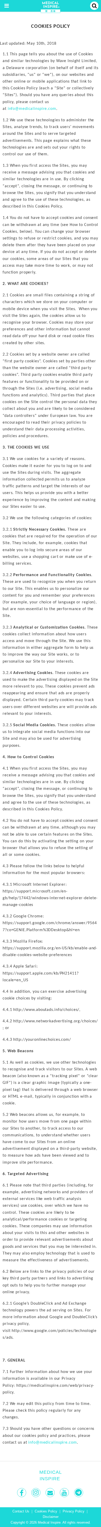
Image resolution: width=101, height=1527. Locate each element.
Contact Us (20, 1511)
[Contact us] (51, 1492)
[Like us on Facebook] (22, 1492)
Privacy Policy (73, 1511)
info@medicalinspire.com (32, 109)
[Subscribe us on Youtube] (65, 1492)
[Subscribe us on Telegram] (79, 1492)
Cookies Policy (46, 1511)
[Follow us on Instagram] (36, 1492)
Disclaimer (51, 1517)
